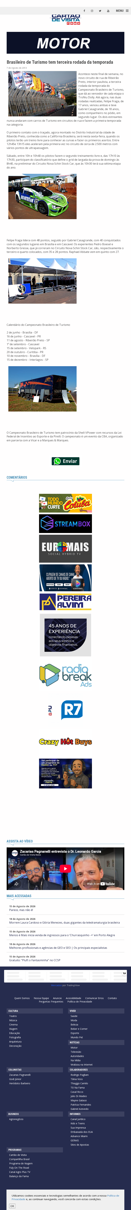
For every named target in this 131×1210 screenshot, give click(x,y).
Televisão (76, 1051)
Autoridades (77, 1056)
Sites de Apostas (80, 1144)
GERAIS (75, 1140)
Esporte (75, 1033)
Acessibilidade (73, 998)
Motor (74, 1047)
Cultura (13, 1011)
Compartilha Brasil (19, 1159)
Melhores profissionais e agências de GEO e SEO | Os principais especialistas (58, 948)
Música (13, 1020)
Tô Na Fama (78, 1087)
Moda (74, 1020)
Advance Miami (79, 1136)
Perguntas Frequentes (51, 1001)
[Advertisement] (65, 814)
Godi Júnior (15, 1079)
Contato (112, 998)
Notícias (74, 1042)
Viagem (13, 1028)
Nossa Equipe (41, 998)
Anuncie (57, 998)
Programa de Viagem (21, 1163)
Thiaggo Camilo (79, 1083)
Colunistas (14, 1069)
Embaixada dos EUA (82, 1131)
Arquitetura (15, 1041)
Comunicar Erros (94, 998)
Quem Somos (22, 998)
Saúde (74, 1016)
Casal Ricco (77, 1091)
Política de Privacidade (79, 1001)
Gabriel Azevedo (80, 1108)
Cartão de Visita (18, 1154)
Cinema (13, 1024)
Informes (75, 1114)
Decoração (15, 1045)
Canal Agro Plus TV (19, 1172)
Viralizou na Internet (82, 1064)
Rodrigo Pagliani (80, 1074)
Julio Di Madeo (79, 1096)
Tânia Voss (77, 1079)
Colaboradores (79, 1069)
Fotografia (15, 1037)
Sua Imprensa (78, 1127)
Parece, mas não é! (21, 910)
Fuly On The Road (19, 1167)
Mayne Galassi (79, 1100)
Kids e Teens (78, 1123)
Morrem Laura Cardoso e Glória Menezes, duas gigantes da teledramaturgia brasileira (64, 922)
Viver (73, 1011)
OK (12, 1206)
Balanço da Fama (19, 1176)
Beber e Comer (79, 1028)
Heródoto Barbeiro (19, 1083)
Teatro (13, 1016)
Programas (14, 1149)
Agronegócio (16, 1119)
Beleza (74, 1024)
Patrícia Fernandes (81, 1104)
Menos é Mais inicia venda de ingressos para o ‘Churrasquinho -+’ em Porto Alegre (62, 935)
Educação (14, 1033)
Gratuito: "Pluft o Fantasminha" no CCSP (34, 960)
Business (13, 1114)
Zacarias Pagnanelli (20, 1074)
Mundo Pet (77, 1037)
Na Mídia (76, 1060)
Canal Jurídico (78, 1119)
